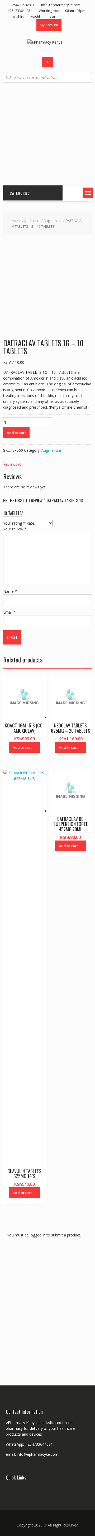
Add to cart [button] (22, 747)
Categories (20, 193)
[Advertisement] (47, 134)
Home (16, 220)
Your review (14, 528)
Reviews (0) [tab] (13, 464)
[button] (88, 193)
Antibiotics (32, 220)
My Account (49, 24)
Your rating (14, 523)
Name (10, 591)
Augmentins (53, 220)
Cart (53, 16)
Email (9, 612)
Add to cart (16, 432)
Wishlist (18, 16)
